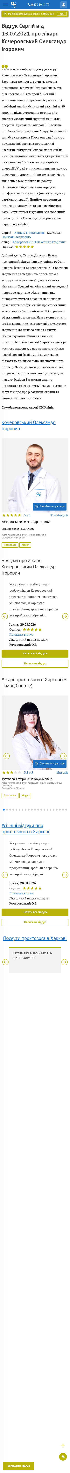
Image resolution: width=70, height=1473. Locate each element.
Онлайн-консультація (52, 506)
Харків (19, 232)
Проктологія (35, 232)
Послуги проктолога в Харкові (35, 938)
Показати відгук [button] (21, 634)
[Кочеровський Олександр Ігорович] (35, 493)
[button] (63, 1446)
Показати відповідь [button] (16, 237)
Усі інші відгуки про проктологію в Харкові (25, 829)
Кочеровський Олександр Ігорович (39, 242)
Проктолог (10, 545)
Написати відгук (35, 663)
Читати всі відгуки (35, 653)
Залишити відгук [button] (19, 1466)
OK (61, 14)
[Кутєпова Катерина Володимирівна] (35, 747)
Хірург (25, 545)
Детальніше (47, 14)
